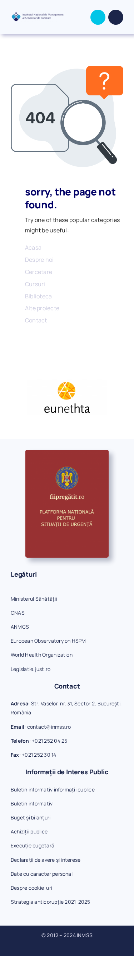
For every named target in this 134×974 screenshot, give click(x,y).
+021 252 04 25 (49, 740)
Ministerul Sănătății (34, 598)
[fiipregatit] (67, 453)
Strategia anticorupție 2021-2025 (50, 901)
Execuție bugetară (32, 845)
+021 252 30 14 (39, 754)
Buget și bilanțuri (30, 817)
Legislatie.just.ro (30, 669)
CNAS (18, 612)
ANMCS (20, 626)
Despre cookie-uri (31, 887)
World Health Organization (42, 654)
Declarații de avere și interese (45, 859)
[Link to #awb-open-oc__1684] (115, 17)
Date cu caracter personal (42, 873)
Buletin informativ (32, 803)
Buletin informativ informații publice (53, 789)
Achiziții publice (29, 831)
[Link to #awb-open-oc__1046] (97, 17)
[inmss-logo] (37, 15)
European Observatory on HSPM (48, 640)
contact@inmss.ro (49, 726)
